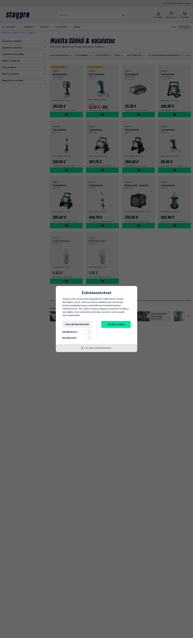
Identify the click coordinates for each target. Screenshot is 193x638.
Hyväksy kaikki (116, 324)
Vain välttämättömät (77, 324)
